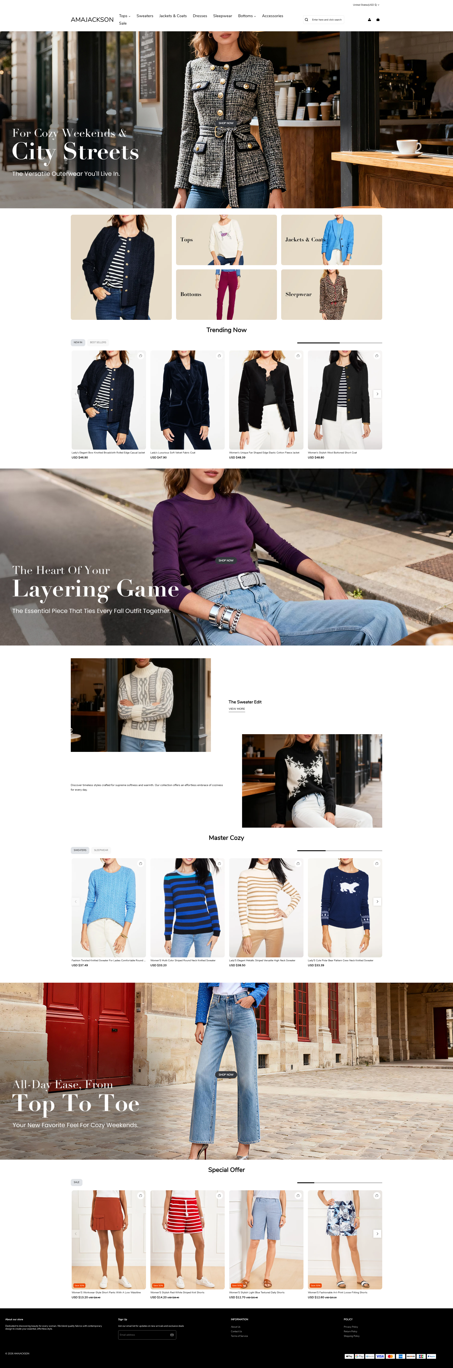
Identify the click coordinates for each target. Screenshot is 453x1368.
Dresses (200, 16)
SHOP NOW (226, 123)
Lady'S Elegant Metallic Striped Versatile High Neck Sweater (262, 960)
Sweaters (145, 16)
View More (237, 709)
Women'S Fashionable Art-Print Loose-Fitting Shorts (337, 1292)
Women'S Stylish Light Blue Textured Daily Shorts (257, 1292)
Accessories (272, 16)
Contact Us (236, 1331)
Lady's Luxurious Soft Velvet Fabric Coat (172, 452)
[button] (377, 394)
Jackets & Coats (173, 16)
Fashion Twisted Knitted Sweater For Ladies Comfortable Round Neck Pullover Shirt (109, 960)
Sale (123, 23)
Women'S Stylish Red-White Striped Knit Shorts (177, 1292)
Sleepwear (222, 16)
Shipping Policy (352, 1336)
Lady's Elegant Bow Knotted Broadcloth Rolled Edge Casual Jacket (108, 452)
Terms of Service (239, 1336)
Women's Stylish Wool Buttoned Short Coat (332, 452)
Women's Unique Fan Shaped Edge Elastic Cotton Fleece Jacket (264, 452)
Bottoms (246, 16)
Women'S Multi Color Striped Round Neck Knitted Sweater (183, 960)
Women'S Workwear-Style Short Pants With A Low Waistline (106, 1292)
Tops (123, 16)
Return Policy (350, 1331)
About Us (235, 1327)
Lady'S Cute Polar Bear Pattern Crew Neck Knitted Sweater (340, 960)
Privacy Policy (351, 1327)
